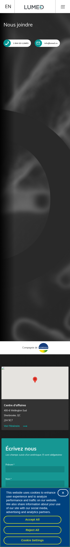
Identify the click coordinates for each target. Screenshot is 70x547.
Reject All (32, 530)
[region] (35, 517)
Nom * (9, 479)
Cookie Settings (32, 540)
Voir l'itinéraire (12, 426)
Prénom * (10, 464)
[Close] (63, 492)
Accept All (32, 519)
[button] (35, 380)
